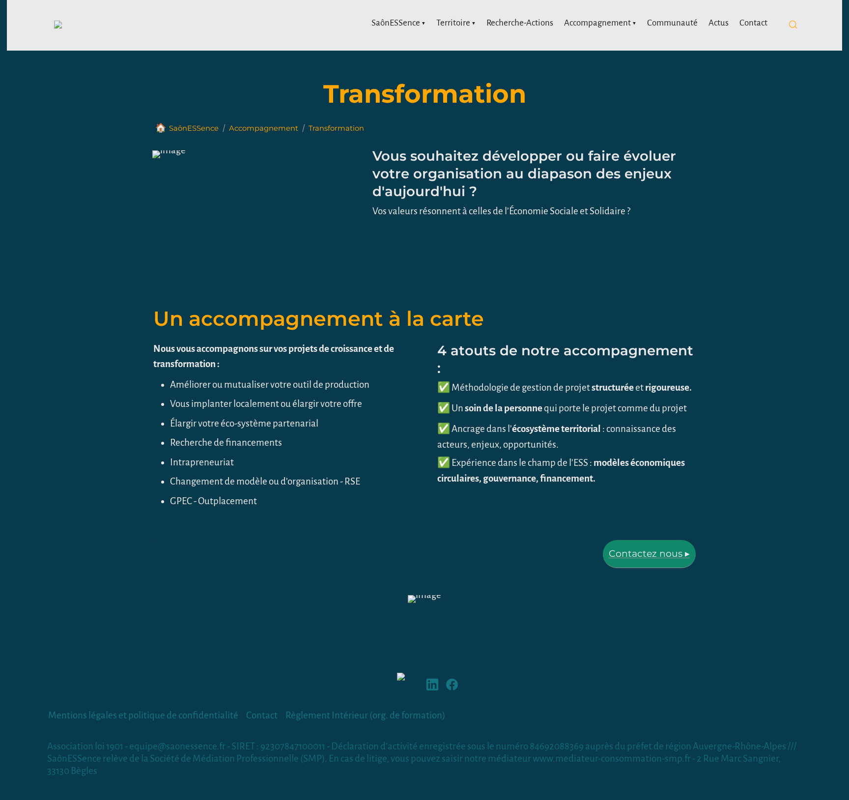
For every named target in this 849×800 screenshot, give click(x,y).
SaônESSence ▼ (398, 23)
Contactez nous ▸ (649, 553)
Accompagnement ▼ (600, 23)
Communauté (672, 23)
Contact (753, 23)
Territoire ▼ (456, 23)
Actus (718, 23)
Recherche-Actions (519, 23)
